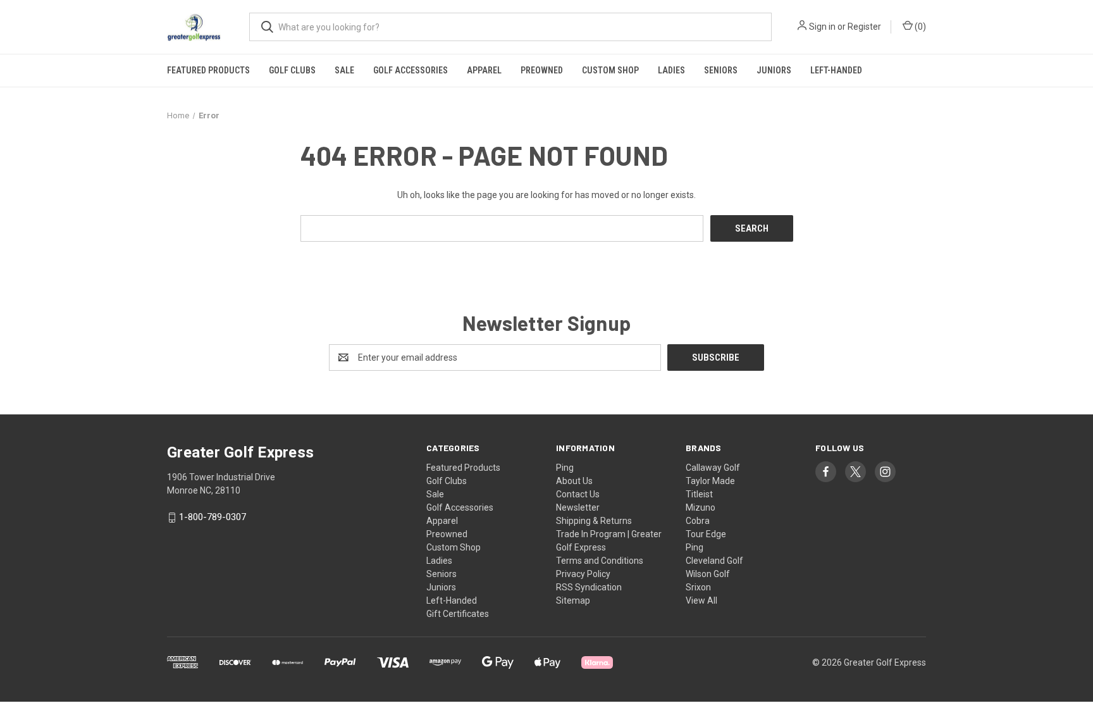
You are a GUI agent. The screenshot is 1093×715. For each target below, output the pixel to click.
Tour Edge (706, 534)
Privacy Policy (583, 574)
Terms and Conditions (599, 561)
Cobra (698, 521)
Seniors (721, 70)
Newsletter (578, 507)
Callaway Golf (713, 468)
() (919, 27)
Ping (565, 468)
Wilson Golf (708, 574)
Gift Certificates (457, 614)
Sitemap (573, 600)
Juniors (773, 70)
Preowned (542, 70)
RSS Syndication (589, 587)
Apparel (484, 70)
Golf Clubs (292, 70)
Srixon (698, 587)
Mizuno (700, 507)
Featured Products (208, 70)
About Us (574, 481)
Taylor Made (710, 481)
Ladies (671, 70)
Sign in (822, 27)
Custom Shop (610, 70)
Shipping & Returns (594, 521)
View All (701, 600)
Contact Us (578, 494)
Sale (344, 70)
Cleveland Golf (714, 561)
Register (864, 27)
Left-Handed (836, 70)
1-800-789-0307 (212, 517)
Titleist (699, 494)
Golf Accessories (410, 70)
